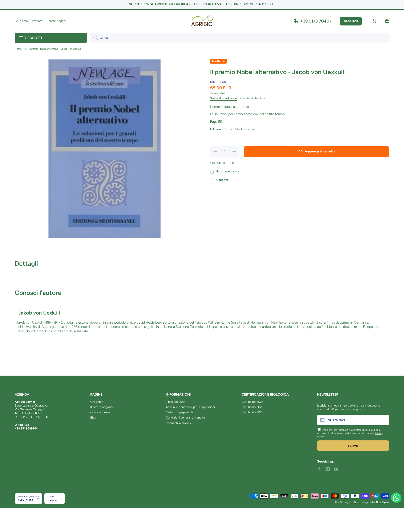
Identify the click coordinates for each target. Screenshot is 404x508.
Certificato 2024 (253, 402)
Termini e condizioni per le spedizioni (190, 407)
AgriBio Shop (352, 502)
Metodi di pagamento (180, 412)
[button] (387, 21)
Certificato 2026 (252, 412)
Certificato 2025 (252, 407)
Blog (93, 417)
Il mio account (175, 402)
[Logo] (202, 21)
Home (18, 48)
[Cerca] (94, 38)
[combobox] (239, 38)
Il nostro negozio (101, 407)
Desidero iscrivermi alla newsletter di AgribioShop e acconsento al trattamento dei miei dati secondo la (349, 431)
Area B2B (351, 21)
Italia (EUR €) (26, 500)
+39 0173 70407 (316, 21)
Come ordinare (100, 412)
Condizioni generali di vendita (185, 417)
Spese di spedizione (223, 98)
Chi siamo (96, 402)
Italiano (52, 500)
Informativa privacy (178, 423)
